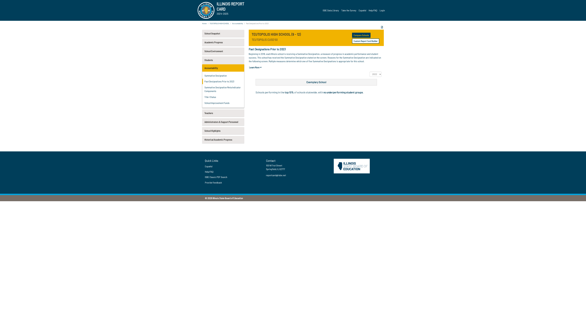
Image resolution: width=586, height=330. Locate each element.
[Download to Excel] (382, 27)
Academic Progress (213, 42)
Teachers (208, 113)
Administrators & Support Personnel (221, 121)
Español (362, 10)
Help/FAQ (373, 10)
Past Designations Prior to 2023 (219, 81)
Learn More (254, 67)
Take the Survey (348, 10)
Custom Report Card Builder (366, 41)
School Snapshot (212, 33)
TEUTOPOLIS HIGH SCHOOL (219, 23)
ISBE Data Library (331, 10)
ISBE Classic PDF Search (216, 177)
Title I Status (210, 96)
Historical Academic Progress (218, 139)
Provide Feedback (213, 182)
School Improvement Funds (217, 102)
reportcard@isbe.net (276, 175)
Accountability (211, 67)
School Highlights (212, 130)
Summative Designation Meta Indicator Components (222, 89)
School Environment (213, 51)
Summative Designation (215, 75)
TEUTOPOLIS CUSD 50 (265, 39)
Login (382, 10)
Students (208, 60)
